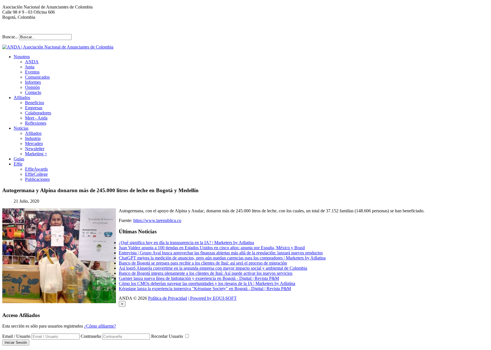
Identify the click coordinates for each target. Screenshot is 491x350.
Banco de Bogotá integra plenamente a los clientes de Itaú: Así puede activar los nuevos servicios (205, 273)
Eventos (32, 72)
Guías (19, 158)
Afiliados (22, 97)
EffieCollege (36, 174)
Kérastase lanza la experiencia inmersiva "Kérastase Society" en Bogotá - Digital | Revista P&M (205, 288)
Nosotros (22, 56)
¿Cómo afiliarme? (100, 326)
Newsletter (34, 148)
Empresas (33, 107)
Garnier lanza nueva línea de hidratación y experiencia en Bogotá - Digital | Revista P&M (199, 278)
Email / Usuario (16, 336)
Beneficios (34, 102)
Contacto (33, 92)
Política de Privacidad (167, 298)
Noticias (21, 128)
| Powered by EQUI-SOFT (212, 298)
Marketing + (36, 153)
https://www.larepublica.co (157, 220)
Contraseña (91, 336)
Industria (33, 138)
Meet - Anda (36, 118)
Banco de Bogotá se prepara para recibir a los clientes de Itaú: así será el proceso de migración (203, 263)
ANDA (32, 61)
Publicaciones (37, 179)
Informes (33, 82)
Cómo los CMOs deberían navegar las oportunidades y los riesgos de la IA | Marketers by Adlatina (207, 283)
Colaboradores (38, 112)
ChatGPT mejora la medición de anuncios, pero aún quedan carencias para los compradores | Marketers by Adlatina (222, 257)
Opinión (32, 87)
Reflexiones (35, 123)
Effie (18, 164)
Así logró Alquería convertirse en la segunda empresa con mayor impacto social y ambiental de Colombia (213, 268)
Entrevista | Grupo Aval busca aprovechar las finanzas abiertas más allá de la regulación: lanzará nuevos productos (221, 252)
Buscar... (10, 36)
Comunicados (37, 77)
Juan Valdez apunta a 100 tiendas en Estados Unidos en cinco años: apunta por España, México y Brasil (212, 247)
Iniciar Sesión (16, 342)
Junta (29, 66)
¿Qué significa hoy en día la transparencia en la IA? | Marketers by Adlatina (186, 242)
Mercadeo (34, 143)
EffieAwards (36, 169)
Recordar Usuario (167, 336)
